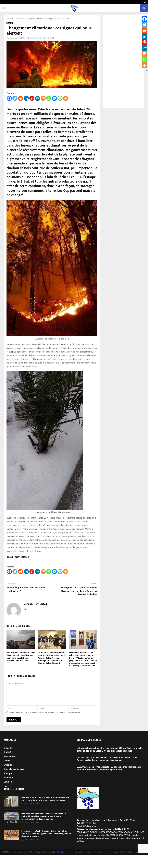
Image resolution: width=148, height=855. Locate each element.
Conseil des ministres (14, 769)
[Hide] (147, 71)
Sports (7, 761)
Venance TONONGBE (18, 38)
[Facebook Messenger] (54, 98)
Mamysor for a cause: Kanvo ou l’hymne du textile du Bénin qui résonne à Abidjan (79, 591)
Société (10, 23)
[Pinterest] (31, 98)
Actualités (8, 748)
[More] (65, 98)
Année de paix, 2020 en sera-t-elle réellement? (26, 589)
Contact (88, 852)
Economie (8, 777)
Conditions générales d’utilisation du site (127, 852)
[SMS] (60, 98)
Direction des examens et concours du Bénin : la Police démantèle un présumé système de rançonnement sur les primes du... (43, 816)
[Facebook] (9, 98)
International (10, 756)
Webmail (78, 852)
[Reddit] (20, 98)
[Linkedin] (26, 98)
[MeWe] (37, 98)
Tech (6, 786)
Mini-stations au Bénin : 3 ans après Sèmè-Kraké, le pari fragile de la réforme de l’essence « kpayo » (45, 799)
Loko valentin (83, 748)
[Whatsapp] (48, 98)
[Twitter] (14, 98)
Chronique (9, 765)
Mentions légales (101, 852)
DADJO (80, 767)
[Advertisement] (123, 61)
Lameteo (8, 782)
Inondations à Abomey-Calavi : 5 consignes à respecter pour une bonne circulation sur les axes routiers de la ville (21, 656)
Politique (8, 773)
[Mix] (43, 98)
